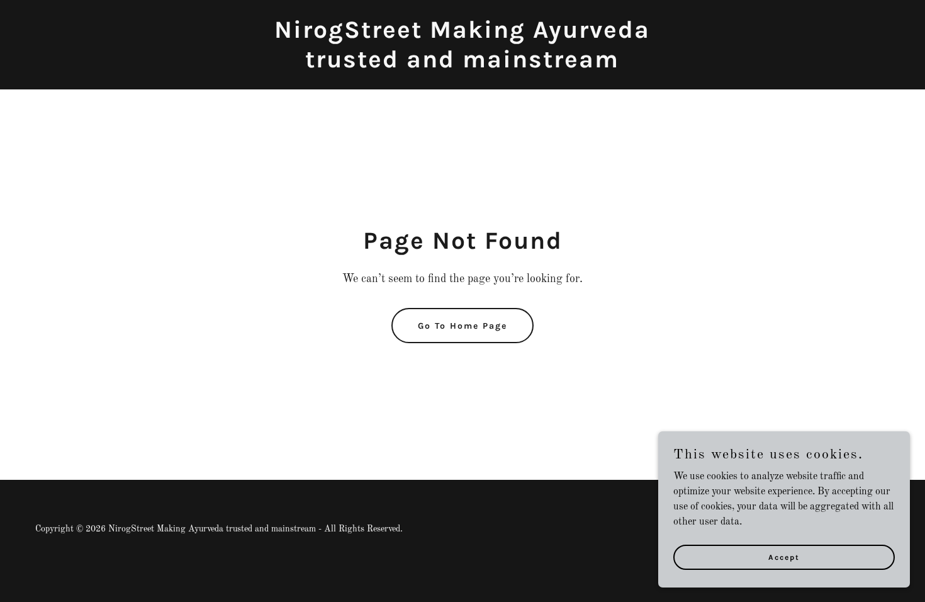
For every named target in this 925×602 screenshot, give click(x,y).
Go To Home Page (462, 326)
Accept (784, 556)
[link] (462, 65)
